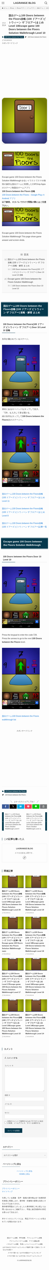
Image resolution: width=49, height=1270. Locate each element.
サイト (7, 1113)
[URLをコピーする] (43, 806)
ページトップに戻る (24, 1171)
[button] (5, 806)
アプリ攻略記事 (34, 1241)
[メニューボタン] (3, 3)
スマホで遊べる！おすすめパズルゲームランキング (24, 1256)
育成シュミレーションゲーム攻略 (31, 1244)
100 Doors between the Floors (14, 37)
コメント (9, 1066)
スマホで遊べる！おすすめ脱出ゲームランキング (24, 1253)
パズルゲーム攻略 (12, 1244)
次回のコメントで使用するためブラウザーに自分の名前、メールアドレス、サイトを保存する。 (25, 1122)
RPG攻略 (22, 1238)
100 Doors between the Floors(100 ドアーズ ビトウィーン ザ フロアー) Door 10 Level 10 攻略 (28, 272)
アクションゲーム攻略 (34, 1238)
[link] (24, 857)
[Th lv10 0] (21, 405)
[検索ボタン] (46, 3)
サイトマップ (7, 1191)
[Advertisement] (24, 69)
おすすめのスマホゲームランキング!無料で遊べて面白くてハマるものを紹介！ (24, 1248)
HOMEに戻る (24, 1174)
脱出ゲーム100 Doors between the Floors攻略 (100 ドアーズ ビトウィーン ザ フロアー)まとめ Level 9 (23, 512)
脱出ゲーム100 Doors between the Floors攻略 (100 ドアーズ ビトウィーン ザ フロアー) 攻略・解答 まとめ (26, 262)
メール (8, 1104)
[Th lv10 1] (21, 486)
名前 (7, 1095)
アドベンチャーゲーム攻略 (18, 1241)
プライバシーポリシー (11, 1189)
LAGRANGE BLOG (24, 3)
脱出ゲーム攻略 (12, 1238)
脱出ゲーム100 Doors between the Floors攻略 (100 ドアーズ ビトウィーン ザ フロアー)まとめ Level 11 (23, 497)
